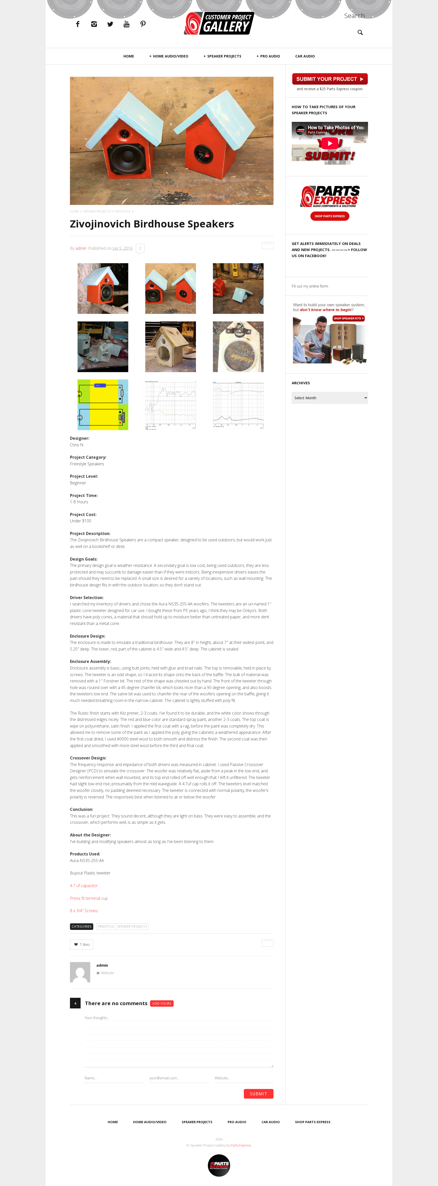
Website (107, 972)
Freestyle (106, 926)
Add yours (161, 1003)
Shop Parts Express (313, 1122)
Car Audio (305, 56)
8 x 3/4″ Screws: (85, 910)
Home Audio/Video (170, 56)
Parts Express (241, 1145)
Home (128, 56)
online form (318, 286)
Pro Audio (270, 56)
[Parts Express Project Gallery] (219, 23)
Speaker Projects (224, 56)
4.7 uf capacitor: (84, 885)
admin (81, 248)
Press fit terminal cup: (90, 898)
